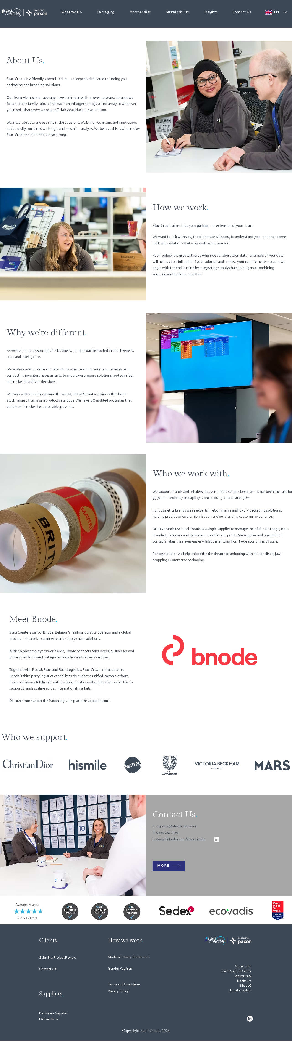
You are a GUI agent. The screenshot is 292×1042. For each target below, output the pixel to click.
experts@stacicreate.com (176, 826)
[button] (72, 12)
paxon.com (100, 701)
